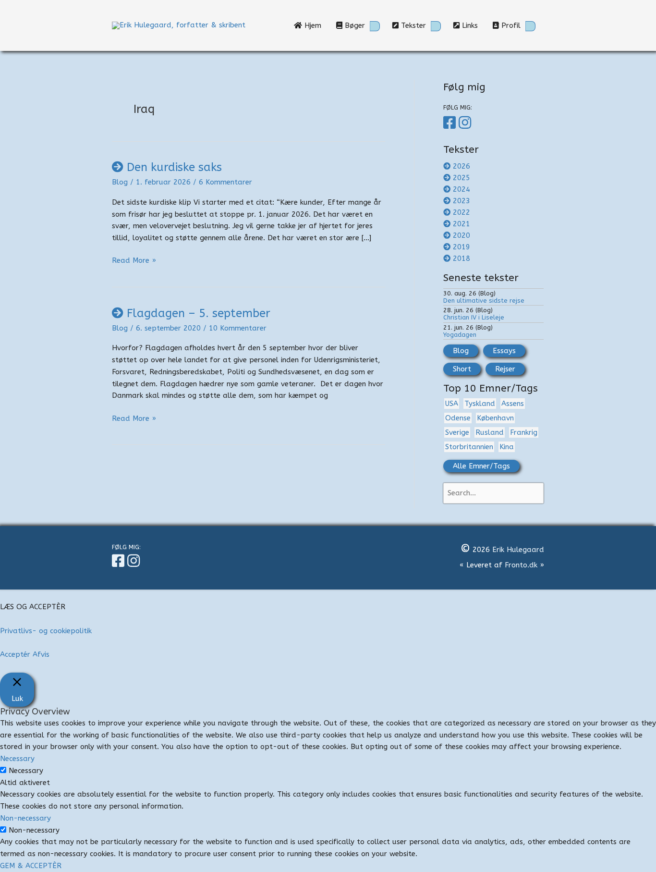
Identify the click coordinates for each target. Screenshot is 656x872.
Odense (458, 418)
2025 (461, 177)
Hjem (315, 25)
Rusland (489, 432)
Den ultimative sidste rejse (483, 300)
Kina (506, 446)
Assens (512, 403)
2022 (461, 212)
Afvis (41, 654)
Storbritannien (469, 446)
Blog (120, 182)
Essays (504, 350)
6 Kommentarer (225, 182)
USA (451, 403)
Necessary (26, 770)
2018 (461, 258)
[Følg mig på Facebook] (451, 123)
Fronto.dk (521, 565)
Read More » (134, 261)
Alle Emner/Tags (481, 466)
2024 (461, 189)
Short (462, 369)
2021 (461, 224)
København (495, 418)
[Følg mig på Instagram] (466, 123)
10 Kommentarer (238, 328)
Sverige (457, 432)
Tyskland (479, 403)
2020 (461, 235)
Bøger (353, 25)
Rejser (505, 369)
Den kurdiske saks (174, 167)
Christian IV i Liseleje (473, 317)
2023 (461, 201)
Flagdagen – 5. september (198, 313)
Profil (510, 25)
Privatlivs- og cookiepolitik (46, 630)
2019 (461, 247)
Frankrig (523, 432)
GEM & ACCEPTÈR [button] (30, 865)
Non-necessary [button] (25, 818)
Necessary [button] (17, 758)
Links (472, 25)
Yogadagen (459, 334)
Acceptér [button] (15, 654)
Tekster (412, 25)
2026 (461, 166)
